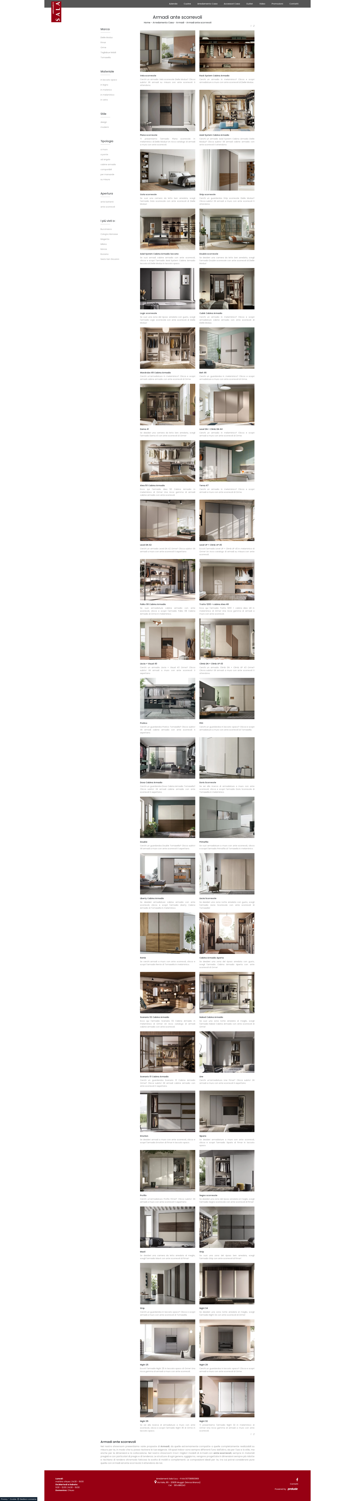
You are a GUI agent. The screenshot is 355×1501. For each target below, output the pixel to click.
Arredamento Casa (207, 3)
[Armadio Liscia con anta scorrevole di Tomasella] (227, 873)
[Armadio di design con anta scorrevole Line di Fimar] (227, 1052)
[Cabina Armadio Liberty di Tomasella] (167, 873)
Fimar (103, 42)
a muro (104, 149)
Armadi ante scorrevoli (198, 22)
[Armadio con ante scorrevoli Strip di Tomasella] (167, 1283)
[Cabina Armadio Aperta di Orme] (227, 933)
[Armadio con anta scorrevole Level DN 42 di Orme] (167, 520)
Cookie (13, 1499)
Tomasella (106, 57)
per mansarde (107, 174)
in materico (106, 89)
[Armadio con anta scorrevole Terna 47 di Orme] (227, 461)
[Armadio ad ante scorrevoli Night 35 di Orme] (167, 1396)
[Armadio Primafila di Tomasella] (227, 817)
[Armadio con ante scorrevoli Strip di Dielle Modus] (227, 170)
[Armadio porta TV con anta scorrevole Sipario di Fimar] (227, 1111)
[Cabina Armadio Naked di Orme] (227, 992)
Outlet (249, 3)
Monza (104, 249)
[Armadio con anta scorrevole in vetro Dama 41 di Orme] (167, 404)
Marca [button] (105, 29)
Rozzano (105, 254)
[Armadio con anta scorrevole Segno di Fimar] (227, 1170)
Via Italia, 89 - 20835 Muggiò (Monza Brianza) (178, 1482)
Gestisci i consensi (28, 1499)
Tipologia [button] (107, 141)
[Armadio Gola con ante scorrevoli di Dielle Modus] (167, 170)
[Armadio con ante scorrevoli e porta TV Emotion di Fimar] (167, 1111)
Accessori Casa (232, 3)
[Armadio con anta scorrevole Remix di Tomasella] (167, 933)
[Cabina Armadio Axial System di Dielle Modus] (227, 110)
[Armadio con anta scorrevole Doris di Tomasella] (227, 758)
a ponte (104, 154)
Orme (103, 47)
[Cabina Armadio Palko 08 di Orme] (167, 579)
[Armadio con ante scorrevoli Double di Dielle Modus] (227, 229)
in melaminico (107, 94)
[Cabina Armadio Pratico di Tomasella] (167, 698)
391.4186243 (179, 1485)
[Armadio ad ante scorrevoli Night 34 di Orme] (227, 1283)
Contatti (293, 3)
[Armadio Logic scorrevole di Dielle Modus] (167, 288)
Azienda (173, 3)
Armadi (180, 22)
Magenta (105, 239)
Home (147, 22)
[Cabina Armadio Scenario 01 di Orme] (167, 1052)
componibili (106, 169)
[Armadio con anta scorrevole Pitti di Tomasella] (227, 698)
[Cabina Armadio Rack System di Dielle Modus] (227, 51)
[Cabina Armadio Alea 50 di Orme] (167, 461)
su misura (105, 179)
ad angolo (105, 159)
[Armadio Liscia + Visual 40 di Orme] (167, 639)
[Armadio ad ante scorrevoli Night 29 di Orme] (227, 1340)
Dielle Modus (107, 37)
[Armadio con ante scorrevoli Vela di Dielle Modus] (167, 51)
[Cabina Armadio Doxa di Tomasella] (167, 758)
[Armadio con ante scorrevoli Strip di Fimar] (227, 1227)
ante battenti (107, 201)
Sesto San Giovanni (110, 259)
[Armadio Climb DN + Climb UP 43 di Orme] (227, 639)
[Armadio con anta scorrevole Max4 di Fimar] (167, 1227)
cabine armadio (108, 164)
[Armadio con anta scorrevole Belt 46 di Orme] (227, 348)
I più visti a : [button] (108, 221)
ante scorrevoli (108, 206)
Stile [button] (103, 114)
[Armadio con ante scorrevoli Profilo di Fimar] (167, 1170)
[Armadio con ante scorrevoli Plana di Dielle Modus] (167, 110)
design (104, 122)
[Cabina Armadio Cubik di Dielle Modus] (227, 288)
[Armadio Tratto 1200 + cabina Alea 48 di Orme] (227, 579)
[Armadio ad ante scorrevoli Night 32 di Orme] (227, 1396)
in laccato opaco (109, 79)
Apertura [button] (107, 193)
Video (262, 3)
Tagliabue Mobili (108, 52)
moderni (105, 127)
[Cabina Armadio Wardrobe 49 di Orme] (167, 348)
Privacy (4, 1499)
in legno (104, 84)
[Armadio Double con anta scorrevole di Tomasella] (167, 817)
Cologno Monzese (109, 234)
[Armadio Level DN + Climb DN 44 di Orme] (227, 404)
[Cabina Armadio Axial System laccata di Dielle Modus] (167, 229)
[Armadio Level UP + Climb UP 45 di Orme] (227, 520)
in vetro (104, 99)
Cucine (187, 3)
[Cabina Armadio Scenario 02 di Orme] (167, 992)
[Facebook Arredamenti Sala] (297, 1479)
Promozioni (277, 3)
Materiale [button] (107, 71)
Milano (104, 244)
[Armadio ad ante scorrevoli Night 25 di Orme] (167, 1340)
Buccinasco (106, 229)
